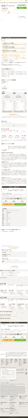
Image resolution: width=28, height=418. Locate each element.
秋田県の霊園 (16, 386)
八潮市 (4, 319)
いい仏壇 (1, 404)
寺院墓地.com (2, 385)
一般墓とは (6, 91)
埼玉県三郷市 (11, 62)
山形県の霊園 (19, 386)
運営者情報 (2, 367)
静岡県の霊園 (1, 390)
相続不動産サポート (12, 403)
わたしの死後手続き (12, 406)
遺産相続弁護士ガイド (12, 399)
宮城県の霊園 (12, 386)
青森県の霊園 (5, 386)
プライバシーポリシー (7, 367)
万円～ (4, 101)
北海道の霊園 (1, 386)
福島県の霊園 (23, 386)
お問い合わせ (14, 367)
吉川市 (6, 319)
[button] (22, 8)
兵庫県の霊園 (23, 390)
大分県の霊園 (5, 394)
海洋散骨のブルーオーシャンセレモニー (23, 404)
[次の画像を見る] (26, 29)
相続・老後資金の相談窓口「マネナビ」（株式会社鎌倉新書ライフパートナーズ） (14, 410)
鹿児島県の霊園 (13, 394)
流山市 (11, 319)
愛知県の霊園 (5, 390)
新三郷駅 (18, 62)
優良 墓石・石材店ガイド (7, 385)
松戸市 (9, 319)
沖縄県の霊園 (16, 394)
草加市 (1, 319)
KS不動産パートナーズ (12, 407)
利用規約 (4, 367)
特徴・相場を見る (4, 88)
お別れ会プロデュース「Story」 (22, 406)
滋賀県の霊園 (12, 390)
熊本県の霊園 (1, 394)
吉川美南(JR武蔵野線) (14, 316)
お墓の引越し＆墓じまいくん (13, 385)
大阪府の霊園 (19, 390)
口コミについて (11, 367)
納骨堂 (11, 362)
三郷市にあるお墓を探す (13, 248)
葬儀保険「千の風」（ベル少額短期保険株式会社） (14, 413)
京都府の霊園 (16, 390)
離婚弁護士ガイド (12, 400)
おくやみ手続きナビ (2, 410)
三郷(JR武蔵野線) (8, 316)
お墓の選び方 (7, 362)
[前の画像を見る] (2, 29)
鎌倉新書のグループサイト (14, 380)
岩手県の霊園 (9, 386)
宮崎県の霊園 (9, 394)
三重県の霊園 (9, 390)
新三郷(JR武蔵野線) (3, 316)
